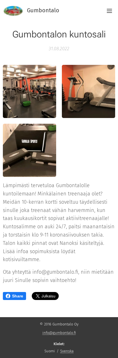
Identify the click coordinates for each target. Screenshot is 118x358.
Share (17, 296)
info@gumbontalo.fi (59, 333)
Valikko (109, 10)
